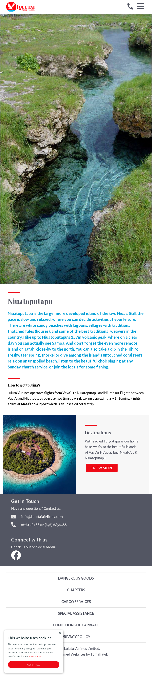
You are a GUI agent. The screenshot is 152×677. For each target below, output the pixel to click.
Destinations (98, 433)
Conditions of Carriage (76, 625)
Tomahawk (99, 654)
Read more (35, 656)
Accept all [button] (33, 664)
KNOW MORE (101, 468)
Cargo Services (76, 601)
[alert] (33, 651)
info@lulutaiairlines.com (42, 516)
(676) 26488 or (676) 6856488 (44, 524)
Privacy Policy (76, 637)
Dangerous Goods (76, 578)
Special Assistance (76, 613)
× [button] (59, 633)
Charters (76, 590)
